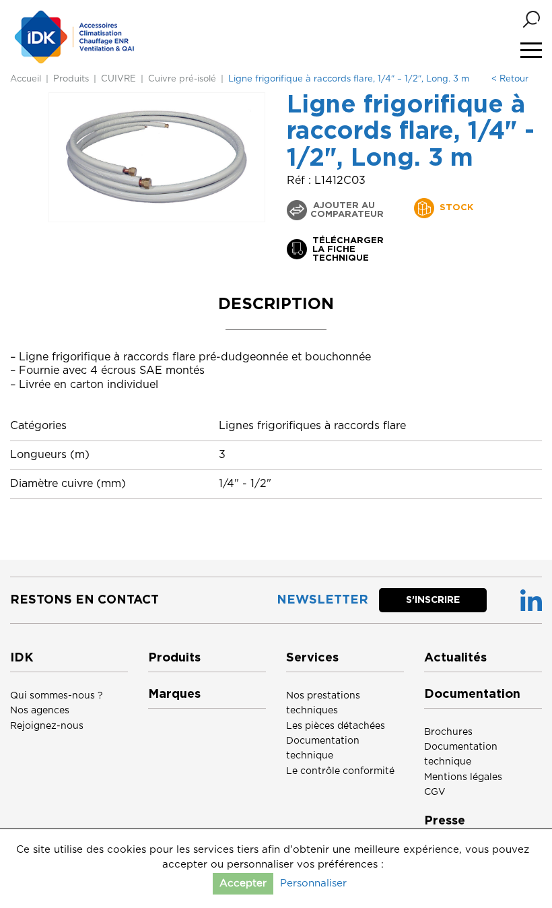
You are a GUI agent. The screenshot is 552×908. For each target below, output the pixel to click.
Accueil (25, 79)
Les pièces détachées (335, 726)
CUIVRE (118, 79)
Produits (71, 79)
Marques (174, 694)
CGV (435, 792)
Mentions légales (463, 777)
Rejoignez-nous (46, 726)
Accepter (243, 883)
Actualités (455, 658)
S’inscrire (433, 600)
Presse (444, 821)
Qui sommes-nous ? (56, 696)
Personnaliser (313, 883)
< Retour (509, 79)
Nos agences (39, 710)
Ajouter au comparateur (347, 210)
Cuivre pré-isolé (182, 79)
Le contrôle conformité (340, 771)
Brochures (448, 732)
